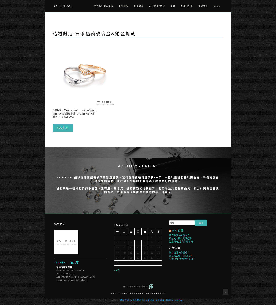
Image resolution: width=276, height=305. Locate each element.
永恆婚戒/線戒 (157, 6)
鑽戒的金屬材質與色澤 (180, 238)
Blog (217, 6)
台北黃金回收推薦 (164, 300)
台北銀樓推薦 (137, 300)
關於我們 (203, 6)
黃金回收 (149, 300)
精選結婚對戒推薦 (103, 6)
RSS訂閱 (178, 230)
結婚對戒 (139, 6)
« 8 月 (117, 270)
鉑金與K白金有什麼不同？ (182, 241)
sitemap (179, 300)
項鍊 (173, 6)
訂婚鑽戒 (124, 6)
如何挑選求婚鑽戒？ (179, 235)
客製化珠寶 (187, 6)
